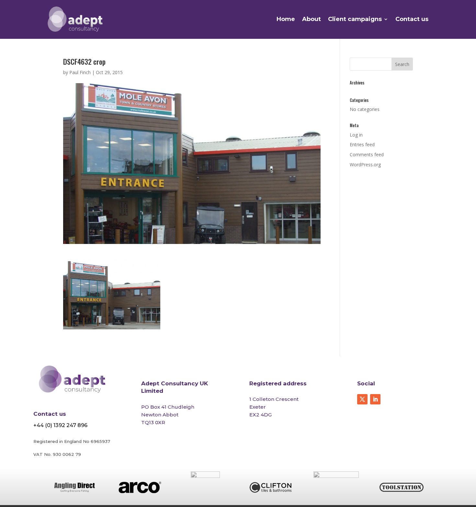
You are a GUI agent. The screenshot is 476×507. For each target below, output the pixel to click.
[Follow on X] (362, 399)
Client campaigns (355, 19)
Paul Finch (80, 72)
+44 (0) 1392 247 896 (60, 425)
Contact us (411, 19)
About (311, 19)
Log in (356, 135)
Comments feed (367, 154)
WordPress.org (365, 164)
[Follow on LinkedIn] (375, 399)
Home (286, 19)
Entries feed (362, 144)
